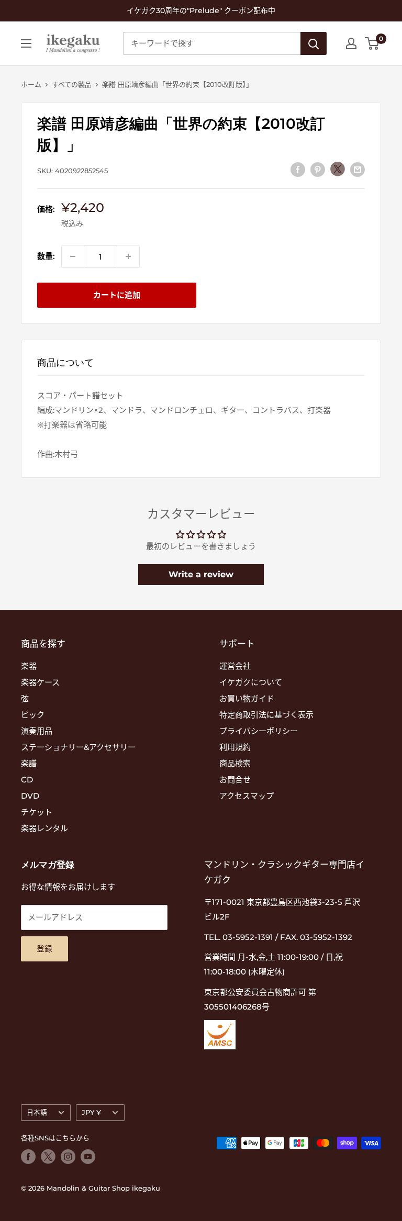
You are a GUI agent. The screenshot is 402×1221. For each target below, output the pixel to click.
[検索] (313, 43)
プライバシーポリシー (258, 731)
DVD (30, 796)
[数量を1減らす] (73, 256)
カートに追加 (116, 295)
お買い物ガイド (246, 698)
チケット (36, 812)
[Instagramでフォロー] (68, 1156)
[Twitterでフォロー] (48, 1156)
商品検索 (235, 763)
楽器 (29, 666)
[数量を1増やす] (128, 256)
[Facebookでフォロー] (28, 1156)
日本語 (37, 1112)
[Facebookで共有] (298, 169)
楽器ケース (40, 682)
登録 (44, 949)
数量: (46, 256)
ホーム (31, 84)
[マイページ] (351, 43)
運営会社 (235, 666)
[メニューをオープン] (26, 43)
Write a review (201, 574)
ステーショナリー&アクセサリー (78, 747)
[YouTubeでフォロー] (88, 1156)
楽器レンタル (44, 828)
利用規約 (235, 747)
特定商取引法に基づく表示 (266, 715)
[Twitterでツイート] (337, 169)
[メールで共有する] (357, 169)
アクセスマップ (246, 796)
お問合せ (235, 780)
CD (27, 780)
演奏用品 (36, 731)
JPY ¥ (91, 1112)
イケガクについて (250, 682)
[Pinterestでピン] (317, 169)
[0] (372, 43)
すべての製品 (72, 84)
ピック (32, 715)
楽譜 (29, 763)
